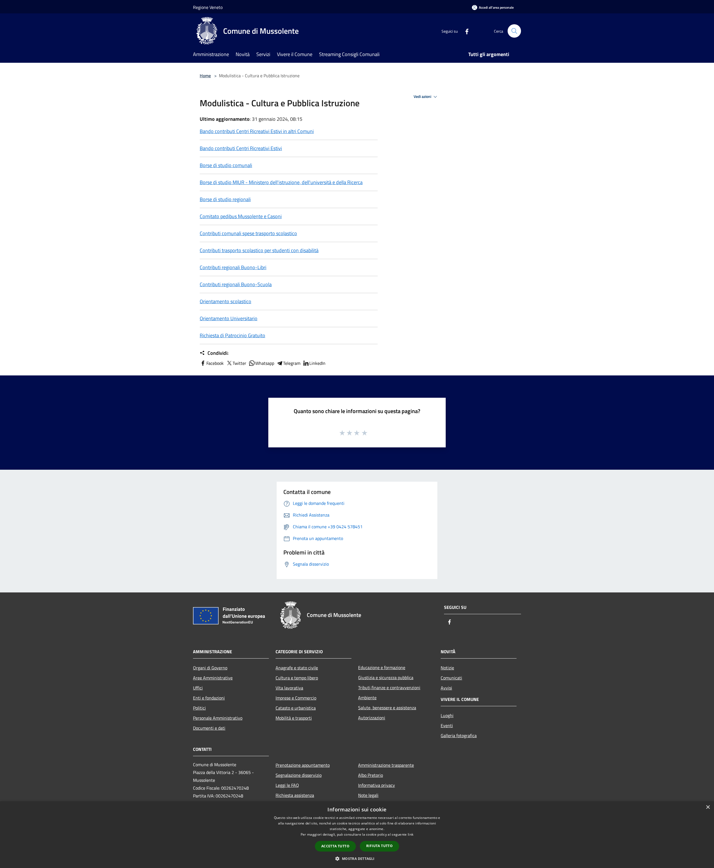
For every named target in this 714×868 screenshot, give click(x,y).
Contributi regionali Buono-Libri (233, 267)
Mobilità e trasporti (294, 718)
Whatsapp (264, 363)
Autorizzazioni (371, 717)
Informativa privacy (376, 785)
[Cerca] (514, 31)
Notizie (447, 667)
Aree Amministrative (213, 677)
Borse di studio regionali (225, 199)
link (410, 834)
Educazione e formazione (381, 667)
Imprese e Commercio (296, 698)
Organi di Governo (210, 667)
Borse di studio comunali (226, 165)
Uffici (198, 687)
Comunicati (451, 677)
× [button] (708, 807)
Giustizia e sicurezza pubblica (385, 677)
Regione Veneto (208, 7)
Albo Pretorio (370, 775)
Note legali (368, 795)
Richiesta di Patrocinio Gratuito (232, 335)
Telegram (291, 363)
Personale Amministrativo (217, 718)
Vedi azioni (423, 96)
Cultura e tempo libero (297, 677)
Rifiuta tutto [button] (379, 845)
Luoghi (447, 715)
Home (205, 75)
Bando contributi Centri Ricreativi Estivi (241, 148)
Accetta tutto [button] (335, 846)
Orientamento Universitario (228, 318)
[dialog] (357, 834)
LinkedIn (317, 363)
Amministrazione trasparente (386, 765)
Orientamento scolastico (225, 301)
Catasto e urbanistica (296, 708)
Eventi (447, 725)
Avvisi (446, 687)
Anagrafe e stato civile (297, 667)
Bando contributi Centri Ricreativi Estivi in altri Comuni (257, 131)
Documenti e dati (209, 728)
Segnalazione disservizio (299, 775)
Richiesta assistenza (295, 795)
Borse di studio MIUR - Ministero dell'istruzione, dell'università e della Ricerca (281, 182)
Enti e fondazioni (209, 698)
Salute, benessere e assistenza (387, 707)
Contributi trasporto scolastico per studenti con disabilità (259, 250)
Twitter (239, 363)
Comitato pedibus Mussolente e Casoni (241, 216)
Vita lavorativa (289, 687)
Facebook (215, 363)
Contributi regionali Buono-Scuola (236, 284)
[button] (356, 858)
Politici (199, 708)
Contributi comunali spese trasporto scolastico (248, 233)
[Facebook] (464, 31)
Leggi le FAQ (287, 785)
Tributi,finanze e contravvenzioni (389, 687)
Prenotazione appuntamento (303, 765)
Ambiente (367, 697)
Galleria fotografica (459, 735)
